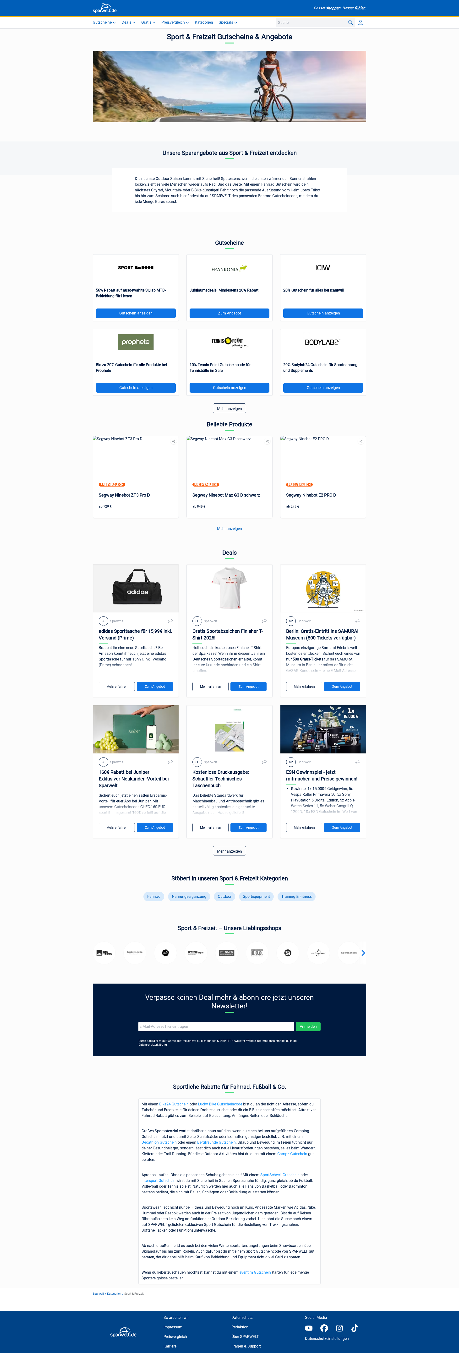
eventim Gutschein (255, 1272)
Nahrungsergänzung (189, 896)
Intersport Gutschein (158, 1180)
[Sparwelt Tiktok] (355, 1328)
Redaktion (239, 1327)
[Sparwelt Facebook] (324, 1328)
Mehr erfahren (116, 686)
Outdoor (224, 896)
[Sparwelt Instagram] (339, 1328)
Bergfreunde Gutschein (216, 1142)
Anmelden (308, 1026)
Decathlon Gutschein (159, 1142)
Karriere (170, 1346)
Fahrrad (153, 896)
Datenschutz (242, 1317)
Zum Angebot (229, 313)
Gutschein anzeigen (136, 313)
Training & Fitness (296, 896)
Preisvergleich (175, 1336)
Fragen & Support (246, 1346)
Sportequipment (256, 896)
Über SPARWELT (245, 1336)
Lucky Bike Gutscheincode (220, 1104)
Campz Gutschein (292, 1154)
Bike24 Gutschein (174, 1104)
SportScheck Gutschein (280, 1175)
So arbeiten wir (176, 1317)
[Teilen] (173, 441)
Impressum (173, 1327)
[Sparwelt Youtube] (309, 1328)
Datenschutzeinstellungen (327, 1338)
